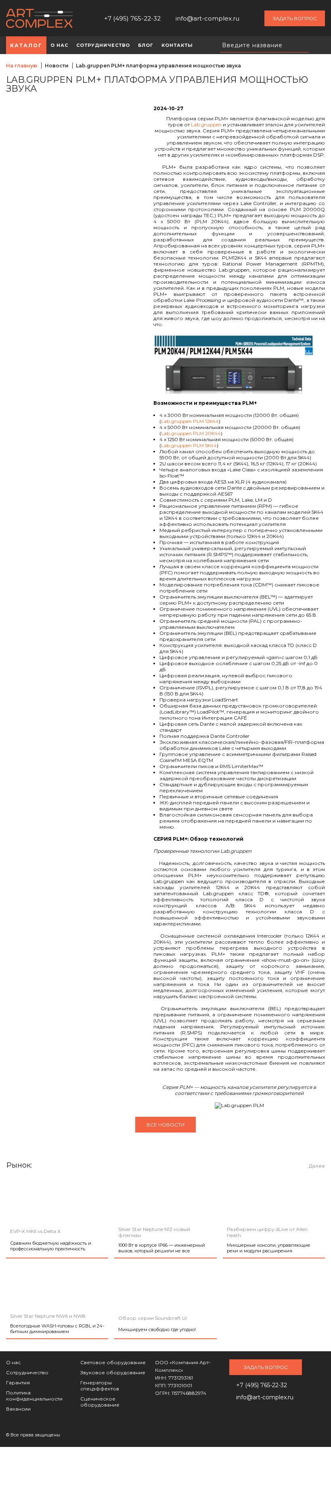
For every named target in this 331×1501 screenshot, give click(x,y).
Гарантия (18, 1383)
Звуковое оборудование (112, 1372)
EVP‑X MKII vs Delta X (35, 1231)
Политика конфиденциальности (34, 1396)
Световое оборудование (113, 1362)
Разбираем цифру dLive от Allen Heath (267, 1232)
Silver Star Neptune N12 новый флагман (154, 1232)
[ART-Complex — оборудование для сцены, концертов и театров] (39, 18)
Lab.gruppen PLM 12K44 (190, 421)
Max (251, 18)
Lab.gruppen (206, 124)
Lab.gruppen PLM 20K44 (191, 433)
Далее (317, 1166)
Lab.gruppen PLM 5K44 (189, 445)
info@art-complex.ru (207, 18)
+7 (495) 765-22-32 (132, 18)
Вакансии (18, 1409)
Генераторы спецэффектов (99, 1386)
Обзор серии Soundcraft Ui (152, 1318)
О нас (13, 1362)
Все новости (165, 1125)
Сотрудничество (27, 1372)
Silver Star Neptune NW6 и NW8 (48, 1316)
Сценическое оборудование (99, 1402)
